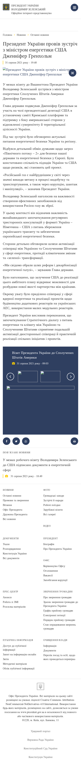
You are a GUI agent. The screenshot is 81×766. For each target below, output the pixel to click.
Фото (46, 490)
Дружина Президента (15, 514)
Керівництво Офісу (54, 566)
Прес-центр (10, 591)
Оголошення (50, 570)
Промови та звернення (16, 500)
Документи (11, 538)
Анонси (7, 597)
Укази (6, 544)
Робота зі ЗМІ (10, 602)
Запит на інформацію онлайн (19, 654)
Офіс (46, 560)
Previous (10, 376)
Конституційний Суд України (40, 748)
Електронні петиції (54, 615)
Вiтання (7, 505)
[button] (16, 441)
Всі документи (11, 558)
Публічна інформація (18, 640)
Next (70, 376)
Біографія (48, 544)
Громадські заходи (53, 495)
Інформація (49, 645)
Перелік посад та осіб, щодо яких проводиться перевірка (59, 657)
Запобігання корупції (55, 580)
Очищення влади (55, 640)
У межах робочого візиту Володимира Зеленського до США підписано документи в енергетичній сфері (40, 464)
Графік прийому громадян (58, 610)
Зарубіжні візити (53, 509)
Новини (21, 35)
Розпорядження (12, 548)
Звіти (6, 659)
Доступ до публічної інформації (14, 647)
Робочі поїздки (51, 505)
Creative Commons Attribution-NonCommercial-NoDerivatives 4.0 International (40, 702)
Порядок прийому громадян (59, 620)
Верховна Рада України (40, 739)
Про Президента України (57, 548)
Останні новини (40, 35)
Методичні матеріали (15, 663)
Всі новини (9, 519)
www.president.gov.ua (32, 712)
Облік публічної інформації (18, 668)
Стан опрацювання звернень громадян (59, 626)
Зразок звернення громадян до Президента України (60, 604)
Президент (50, 538)
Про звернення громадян (57, 597)
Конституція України (15, 553)
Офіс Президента (12, 509)
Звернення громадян (58, 591)
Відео (47, 525)
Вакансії (48, 575)
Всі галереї (49, 514)
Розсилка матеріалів (14, 606)
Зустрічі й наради (53, 500)
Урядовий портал (40, 731)
